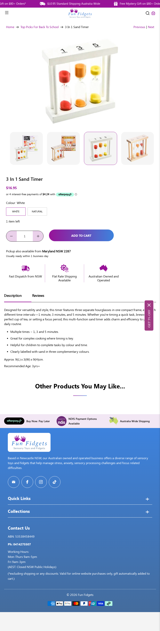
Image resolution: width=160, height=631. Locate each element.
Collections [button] (19, 512)
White (16, 211)
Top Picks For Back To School (39, 27)
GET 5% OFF (149, 319)
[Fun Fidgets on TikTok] (54, 482)
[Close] (149, 305)
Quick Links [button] (19, 499)
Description (13, 295)
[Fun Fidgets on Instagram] (41, 482)
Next (151, 27)
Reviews (38, 295)
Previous (139, 27)
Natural (37, 211)
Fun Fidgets (85, 595)
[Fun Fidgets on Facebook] (27, 482)
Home (10, 27)
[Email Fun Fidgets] (14, 482)
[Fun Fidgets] (80, 13)
